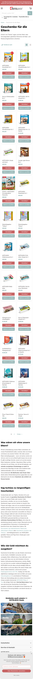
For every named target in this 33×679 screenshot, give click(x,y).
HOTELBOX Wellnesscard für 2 (7, 256)
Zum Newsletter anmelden (16, 670)
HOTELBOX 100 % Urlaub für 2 (23, 97)
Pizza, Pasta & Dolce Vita (8, 415)
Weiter (19, 434)
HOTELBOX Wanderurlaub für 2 (7, 128)
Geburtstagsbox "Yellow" (6, 225)
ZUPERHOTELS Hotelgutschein (6, 349)
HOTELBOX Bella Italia (7, 287)
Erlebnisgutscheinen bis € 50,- (9, 572)
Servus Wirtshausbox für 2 (8, 97)
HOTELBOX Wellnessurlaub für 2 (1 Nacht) (24, 350)
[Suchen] (30, 13)
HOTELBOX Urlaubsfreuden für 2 (24, 66)
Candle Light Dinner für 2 (24, 161)
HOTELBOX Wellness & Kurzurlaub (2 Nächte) (8, 383)
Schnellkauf (8, 73)
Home (2, 22)
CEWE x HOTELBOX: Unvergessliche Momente (8, 193)
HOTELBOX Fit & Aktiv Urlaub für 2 (23, 256)
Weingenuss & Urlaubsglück (6, 318)
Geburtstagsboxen (6, 576)
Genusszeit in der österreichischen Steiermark (13, 528)
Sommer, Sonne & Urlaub (23, 415)
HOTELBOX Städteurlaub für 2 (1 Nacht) (24, 129)
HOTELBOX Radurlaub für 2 (22, 192)
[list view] (30, 45)
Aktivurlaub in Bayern (7, 530)
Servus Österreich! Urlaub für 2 (23, 318)
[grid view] (26, 45)
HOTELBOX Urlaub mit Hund (7, 161)
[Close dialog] (31, 653)
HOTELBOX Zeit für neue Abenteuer (23, 287)
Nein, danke (16, 675)
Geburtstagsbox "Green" (22, 225)
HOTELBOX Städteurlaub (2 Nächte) (22, 383)
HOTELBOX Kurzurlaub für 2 (6, 66)
